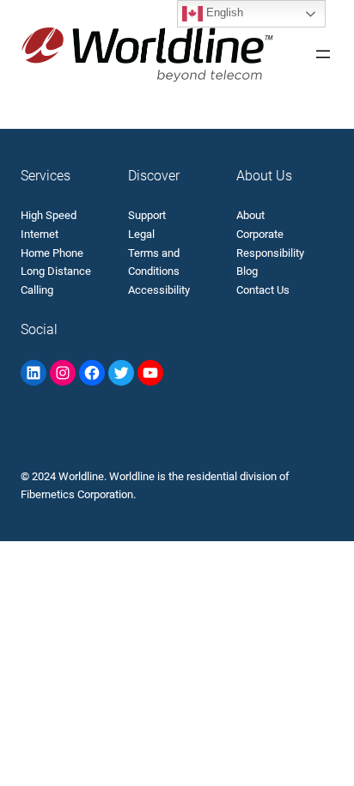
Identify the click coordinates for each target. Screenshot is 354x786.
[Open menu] (323, 54)
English (223, 12)
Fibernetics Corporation (77, 494)
